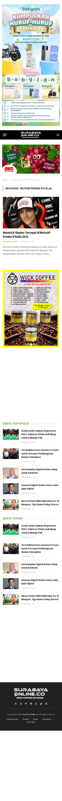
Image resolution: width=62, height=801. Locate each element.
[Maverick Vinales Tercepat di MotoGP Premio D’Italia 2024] (31, 212)
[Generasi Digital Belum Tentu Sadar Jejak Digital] (11, 488)
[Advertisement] (31, 384)
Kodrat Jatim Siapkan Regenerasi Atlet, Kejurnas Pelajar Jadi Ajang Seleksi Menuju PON (38, 434)
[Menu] (5, 135)
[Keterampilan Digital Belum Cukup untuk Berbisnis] (11, 472)
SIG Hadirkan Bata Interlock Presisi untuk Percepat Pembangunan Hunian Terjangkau (39, 454)
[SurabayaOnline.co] (31, 135)
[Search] (57, 135)
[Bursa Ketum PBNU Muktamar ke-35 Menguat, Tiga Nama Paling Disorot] (11, 504)
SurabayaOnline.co (30, 714)
